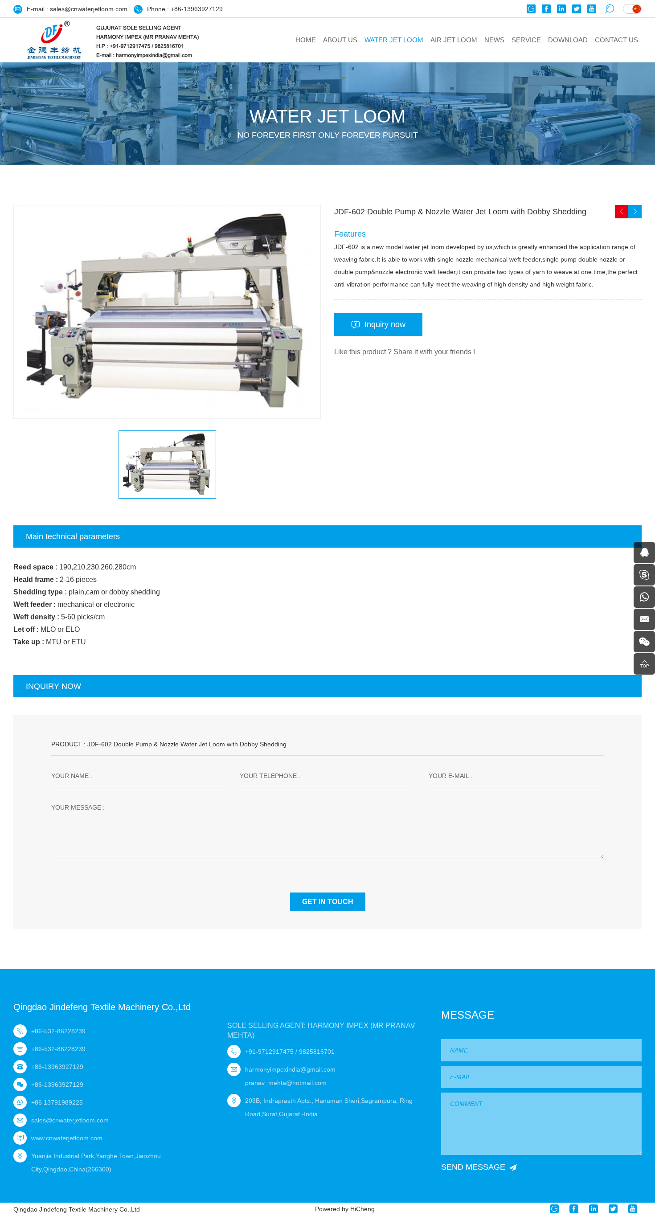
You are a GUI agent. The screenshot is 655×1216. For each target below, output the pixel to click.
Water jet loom (393, 40)
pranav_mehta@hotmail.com (286, 1082)
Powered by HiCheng (345, 1208)
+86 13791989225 (57, 1102)
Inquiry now (384, 324)
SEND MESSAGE (473, 1167)
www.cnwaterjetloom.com (66, 1138)
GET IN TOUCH (327, 901)
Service (526, 40)
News (494, 40)
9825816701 (317, 1051)
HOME (305, 40)
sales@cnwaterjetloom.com (88, 8)
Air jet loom (453, 40)
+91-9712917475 (269, 1051)
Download (568, 40)
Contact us (616, 40)
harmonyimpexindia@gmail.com (290, 1069)
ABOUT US (340, 40)
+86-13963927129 (197, 8)
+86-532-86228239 (58, 1031)
